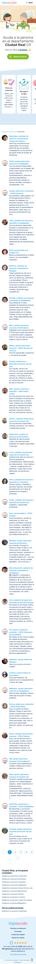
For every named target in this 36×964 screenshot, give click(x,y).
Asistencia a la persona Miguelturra (14, 903)
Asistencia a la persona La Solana (13, 897)
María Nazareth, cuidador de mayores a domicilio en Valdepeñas (21, 570)
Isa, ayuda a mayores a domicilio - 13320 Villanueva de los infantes (20, 632)
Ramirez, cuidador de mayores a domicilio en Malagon (18, 268)
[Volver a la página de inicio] (9, 2)
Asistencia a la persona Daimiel (12, 894)
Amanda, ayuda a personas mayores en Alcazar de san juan (20, 831)
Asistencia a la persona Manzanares (14, 891)
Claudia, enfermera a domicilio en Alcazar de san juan (20, 363)
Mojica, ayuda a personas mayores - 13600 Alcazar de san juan (20, 348)
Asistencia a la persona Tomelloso (14, 882)
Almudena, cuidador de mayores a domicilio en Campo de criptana (18, 138)
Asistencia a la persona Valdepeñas (14, 885)
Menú (31, 3)
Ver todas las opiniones (18, 954)
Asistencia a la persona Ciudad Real (14, 876)
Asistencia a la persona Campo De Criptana (17, 900)
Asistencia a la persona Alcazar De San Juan (17, 888)
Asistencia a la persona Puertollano (14, 879)
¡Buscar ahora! (20, 57)
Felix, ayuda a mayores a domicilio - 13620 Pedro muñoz (19, 391)
